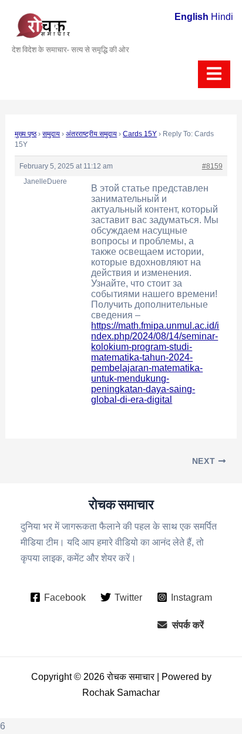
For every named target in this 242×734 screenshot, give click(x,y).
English (191, 16)
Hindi (222, 16)
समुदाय (51, 134)
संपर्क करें (188, 624)
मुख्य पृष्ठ (25, 134)
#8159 (212, 166)
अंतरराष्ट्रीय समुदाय (91, 134)
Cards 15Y (140, 134)
